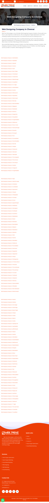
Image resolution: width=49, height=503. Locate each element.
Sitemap (24, 499)
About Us (29, 438)
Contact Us (29, 441)
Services (36, 5)
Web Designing (6, 464)
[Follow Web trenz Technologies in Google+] (3, 491)
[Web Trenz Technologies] (8, 5)
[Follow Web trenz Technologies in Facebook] (6, 491)
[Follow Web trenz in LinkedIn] (46, 1)
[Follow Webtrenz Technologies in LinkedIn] (17, 491)
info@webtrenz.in (5, 487)
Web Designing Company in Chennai (24, 17)
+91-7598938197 (5, 485)
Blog (40, 5)
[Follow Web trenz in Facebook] (38, 1)
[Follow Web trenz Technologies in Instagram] (10, 491)
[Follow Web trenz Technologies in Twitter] (13, 491)
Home (24, 5)
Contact (45, 5)
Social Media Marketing (31, 446)
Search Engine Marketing (8, 460)
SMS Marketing (6, 467)
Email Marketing (6, 469)
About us (29, 5)
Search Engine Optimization (32, 443)
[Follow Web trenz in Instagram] (41, 1)
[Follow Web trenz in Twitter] (44, 1)
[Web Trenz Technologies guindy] (10, 433)
